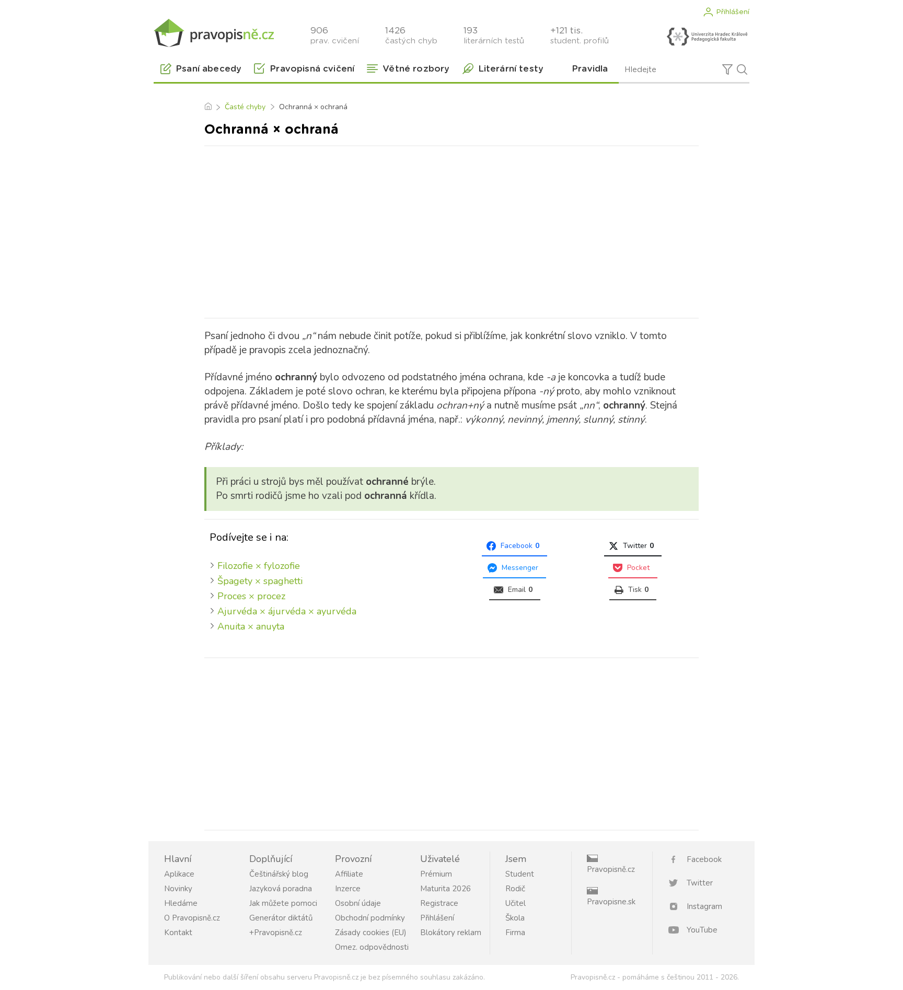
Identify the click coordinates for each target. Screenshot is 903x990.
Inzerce (348, 888)
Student (519, 874)
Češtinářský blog (278, 874)
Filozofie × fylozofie (258, 566)
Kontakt (178, 932)
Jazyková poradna (280, 888)
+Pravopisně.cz (275, 932)
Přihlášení (732, 12)
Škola (515, 918)
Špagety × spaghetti (260, 581)
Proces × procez (251, 596)
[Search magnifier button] (742, 69)
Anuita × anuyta (250, 626)
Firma (515, 932)
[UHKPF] (707, 36)
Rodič (515, 888)
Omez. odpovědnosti (372, 947)
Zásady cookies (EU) (371, 932)
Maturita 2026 (445, 888)
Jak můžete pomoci (283, 903)
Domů (207, 107)
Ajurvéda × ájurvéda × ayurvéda (286, 611)
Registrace (439, 903)
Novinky (178, 888)
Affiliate (349, 874)
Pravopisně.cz (611, 869)
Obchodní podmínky (370, 918)
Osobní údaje (358, 903)
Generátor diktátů (280, 918)
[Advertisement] (451, 230)
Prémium (436, 874)
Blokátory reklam (450, 932)
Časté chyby (245, 107)
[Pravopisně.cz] (214, 32)
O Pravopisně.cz (192, 918)
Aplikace (179, 874)
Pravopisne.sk (611, 901)
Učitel (515, 903)
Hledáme (181, 903)
